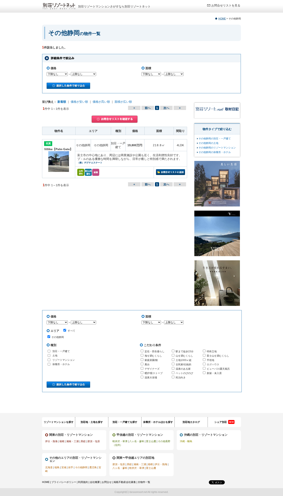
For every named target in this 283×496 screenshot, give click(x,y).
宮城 (63, 467)
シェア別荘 (224, 422)
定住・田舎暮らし (154, 351)
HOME (222, 18)
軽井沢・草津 (119, 441)
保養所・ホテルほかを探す (158, 422)
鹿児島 (93, 467)
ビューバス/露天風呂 (218, 368)
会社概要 (95, 482)
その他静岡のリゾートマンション (217, 147)
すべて (71, 330)
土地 (54, 355)
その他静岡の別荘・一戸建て (214, 138)
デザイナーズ (152, 368)
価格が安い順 (79, 101)
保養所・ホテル (61, 364)
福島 (56, 467)
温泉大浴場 (151, 377)
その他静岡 (57, 337)
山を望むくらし (184, 355)
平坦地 (210, 360)
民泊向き (181, 377)
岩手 (70, 467)
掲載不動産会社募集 (125, 482)
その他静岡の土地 (208, 143)
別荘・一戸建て (61, 351)
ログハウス (213, 364)
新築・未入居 (214, 373)
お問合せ (107, 482)
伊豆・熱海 (51, 441)
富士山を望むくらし (218, 355)
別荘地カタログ (191, 422)
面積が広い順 (123, 101)
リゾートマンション (63, 359)
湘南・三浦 (72, 441)
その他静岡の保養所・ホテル (214, 152)
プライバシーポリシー (63, 482)
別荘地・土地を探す (92, 422)
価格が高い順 (101, 101)
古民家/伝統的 (183, 364)
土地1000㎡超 (183, 360)
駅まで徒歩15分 (185, 351)
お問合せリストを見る (225, 5)
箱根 (61, 441)
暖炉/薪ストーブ (154, 373)
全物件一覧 (144, 482)
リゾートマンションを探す (59, 422)
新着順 (61, 101)
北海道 (49, 467)
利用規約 (83, 482)
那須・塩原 (93, 441)
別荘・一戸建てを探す (124, 422)
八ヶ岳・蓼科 (136, 441)
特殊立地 (212, 351)
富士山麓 (151, 441)
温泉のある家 (183, 368)
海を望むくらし (153, 355)
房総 (83, 441)
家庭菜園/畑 (151, 360)
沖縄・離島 (186, 441)
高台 (147, 364)
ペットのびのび (184, 373)
